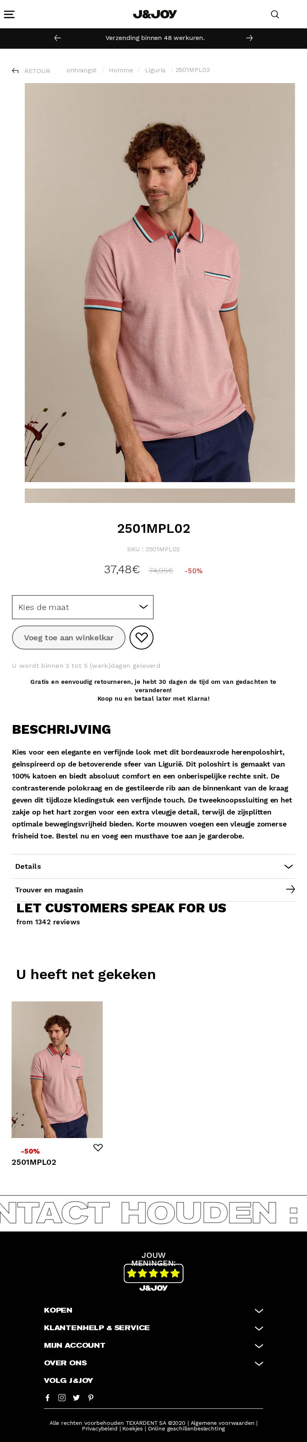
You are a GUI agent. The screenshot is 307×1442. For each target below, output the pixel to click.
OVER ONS (65, 1363)
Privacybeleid (100, 1428)
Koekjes (132, 1428)
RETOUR (37, 71)
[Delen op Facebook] (47, 1397)
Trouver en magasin (49, 890)
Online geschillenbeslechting (186, 1428)
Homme (121, 70)
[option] (153, 38)
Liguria (155, 70)
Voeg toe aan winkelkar (69, 637)
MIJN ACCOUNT (75, 1345)
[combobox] (83, 607)
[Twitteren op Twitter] (76, 1397)
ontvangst (81, 70)
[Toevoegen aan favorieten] (142, 637)
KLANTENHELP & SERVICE (97, 1328)
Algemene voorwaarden (223, 1423)
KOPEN (58, 1310)
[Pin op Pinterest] (90, 1397)
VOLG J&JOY (68, 1380)
